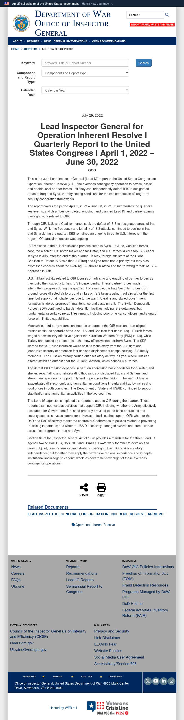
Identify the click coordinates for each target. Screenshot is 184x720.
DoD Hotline (132, 604)
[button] (98, 3)
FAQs (16, 580)
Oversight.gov (22, 643)
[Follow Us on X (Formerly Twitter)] (148, 681)
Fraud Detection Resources (145, 585)
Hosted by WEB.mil (63, 707)
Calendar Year (28, 92)
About (17, 41)
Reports (33, 41)
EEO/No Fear (105, 644)
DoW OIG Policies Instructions (148, 567)
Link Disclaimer (107, 638)
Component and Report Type (26, 77)
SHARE (84, 494)
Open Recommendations (108, 41)
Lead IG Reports (80, 580)
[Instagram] (171, 681)
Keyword (28, 63)
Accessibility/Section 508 (115, 664)
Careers (18, 573)
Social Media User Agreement (119, 657)
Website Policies (108, 651)
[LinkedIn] (164, 681)
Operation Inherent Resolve (95, 524)
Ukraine (17, 586)
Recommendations (81, 573)
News (47, 41)
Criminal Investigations (70, 41)
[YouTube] (156, 681)
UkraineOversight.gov (28, 650)
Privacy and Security (111, 631)
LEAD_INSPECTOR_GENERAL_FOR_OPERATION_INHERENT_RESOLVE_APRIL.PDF (96, 514)
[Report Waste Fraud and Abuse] (152, 24)
